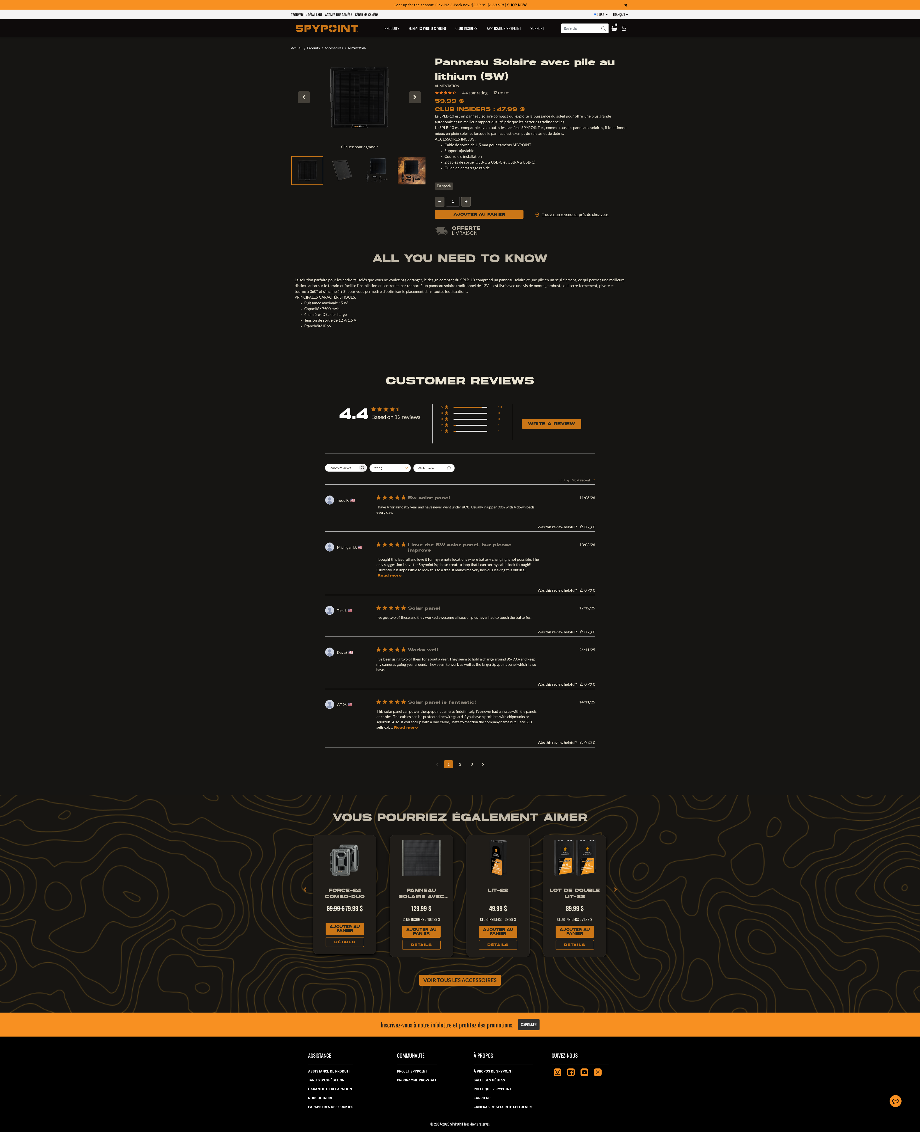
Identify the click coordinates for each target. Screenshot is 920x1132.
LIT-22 (498, 890)
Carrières (483, 1098)
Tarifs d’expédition (326, 1080)
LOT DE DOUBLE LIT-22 (575, 893)
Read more (390, 575)
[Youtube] (584, 1071)
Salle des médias (489, 1080)
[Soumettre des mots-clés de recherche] (603, 29)
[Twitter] (598, 1071)
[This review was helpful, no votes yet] (581, 527)
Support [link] (537, 28)
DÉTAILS (345, 942)
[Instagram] (557, 1071)
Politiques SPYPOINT (492, 1089)
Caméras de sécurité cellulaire (503, 1107)
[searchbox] (341, 468)
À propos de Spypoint (493, 1071)
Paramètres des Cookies (330, 1107)
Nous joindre (320, 1098)
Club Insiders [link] (466, 28)
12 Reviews (501, 93)
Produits (313, 48)
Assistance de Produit (329, 1071)
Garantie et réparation (330, 1089)
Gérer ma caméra (367, 14)
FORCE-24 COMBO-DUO (345, 893)
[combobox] (585, 28)
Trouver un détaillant (306, 14)
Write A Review (551, 423)
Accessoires (334, 48)
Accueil (296, 48)
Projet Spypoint (412, 1071)
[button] (392, 28)
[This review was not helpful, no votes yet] (590, 527)
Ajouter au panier (479, 214)
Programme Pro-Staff (417, 1080)
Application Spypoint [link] (504, 28)
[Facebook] (571, 1071)
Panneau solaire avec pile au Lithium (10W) (421, 893)
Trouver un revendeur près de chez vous (575, 215)
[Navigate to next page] (483, 764)
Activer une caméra (338, 14)
